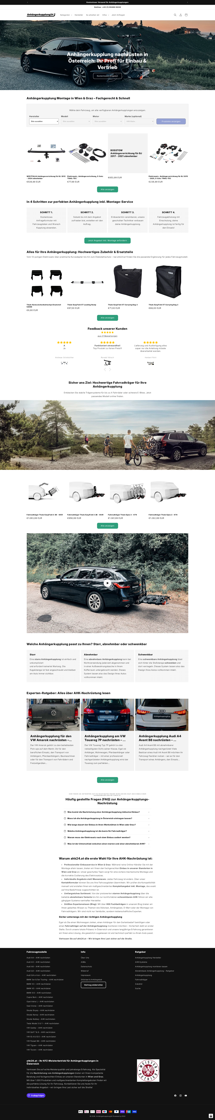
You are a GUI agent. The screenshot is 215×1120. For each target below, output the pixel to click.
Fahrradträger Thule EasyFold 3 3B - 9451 (45, 515)
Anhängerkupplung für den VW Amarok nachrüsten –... (51, 738)
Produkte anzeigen (171, 121)
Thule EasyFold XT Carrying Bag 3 (123, 305)
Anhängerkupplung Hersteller (148, 958)
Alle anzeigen (107, 189)
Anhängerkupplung (143, 975)
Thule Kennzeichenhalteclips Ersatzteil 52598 (44, 306)
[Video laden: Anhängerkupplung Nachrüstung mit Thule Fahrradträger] (107, 583)
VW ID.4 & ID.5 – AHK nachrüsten (41, 1037)
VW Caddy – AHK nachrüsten (40, 1028)
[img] (107, 332)
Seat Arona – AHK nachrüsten (40, 1006)
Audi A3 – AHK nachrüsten (38, 962)
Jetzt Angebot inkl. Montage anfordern (107, 240)
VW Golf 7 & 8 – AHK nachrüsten (41, 1032)
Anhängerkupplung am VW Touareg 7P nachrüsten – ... (105, 738)
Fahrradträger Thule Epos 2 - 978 (163, 515)
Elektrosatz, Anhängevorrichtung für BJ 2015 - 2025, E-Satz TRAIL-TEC (168, 177)
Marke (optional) (133, 116)
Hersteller (34, 116)
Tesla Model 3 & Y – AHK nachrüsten (43, 1023)
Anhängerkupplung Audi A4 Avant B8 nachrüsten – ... (160, 738)
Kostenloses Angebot (107, 76)
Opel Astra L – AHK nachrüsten (40, 1001)
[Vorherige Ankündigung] (27, 2)
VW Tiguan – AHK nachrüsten (40, 1045)
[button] (66, 15)
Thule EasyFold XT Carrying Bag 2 (163, 305)
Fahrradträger (141, 979)
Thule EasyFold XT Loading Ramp (81, 305)
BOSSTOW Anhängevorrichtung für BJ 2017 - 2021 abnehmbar (126, 153)
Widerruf (85, 971)
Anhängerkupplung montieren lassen (151, 966)
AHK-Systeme (141, 962)
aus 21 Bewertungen (107, 336)
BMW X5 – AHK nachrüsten (39, 988)
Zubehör (138, 984)
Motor (96, 116)
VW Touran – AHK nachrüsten (40, 1050)
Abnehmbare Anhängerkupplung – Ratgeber (154, 971)
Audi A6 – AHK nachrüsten (38, 966)
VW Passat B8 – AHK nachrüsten (41, 1041)
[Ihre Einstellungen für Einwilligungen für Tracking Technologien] (211, 1116)
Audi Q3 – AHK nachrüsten (38, 971)
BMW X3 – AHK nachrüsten (39, 984)
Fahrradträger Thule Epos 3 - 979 (122, 515)
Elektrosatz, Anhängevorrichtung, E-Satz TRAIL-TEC (85, 177)
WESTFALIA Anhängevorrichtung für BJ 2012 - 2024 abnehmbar (46, 177)
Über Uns (85, 958)
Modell (64, 116)
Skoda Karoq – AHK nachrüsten (40, 1015)
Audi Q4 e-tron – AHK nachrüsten (41, 975)
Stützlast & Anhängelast (91, 979)
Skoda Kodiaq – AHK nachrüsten (41, 1019)
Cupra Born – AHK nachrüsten (40, 997)
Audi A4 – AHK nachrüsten (38, 958)
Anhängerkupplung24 (104, 1116)
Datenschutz (86, 966)
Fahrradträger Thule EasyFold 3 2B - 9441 (85, 515)
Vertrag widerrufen (93, 985)
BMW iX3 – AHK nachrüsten (39, 993)
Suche (138, 988)
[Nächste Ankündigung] (187, 2)
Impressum (85, 975)
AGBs (83, 962)
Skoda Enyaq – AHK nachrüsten (41, 1010)
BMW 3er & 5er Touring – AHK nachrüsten (45, 979)
